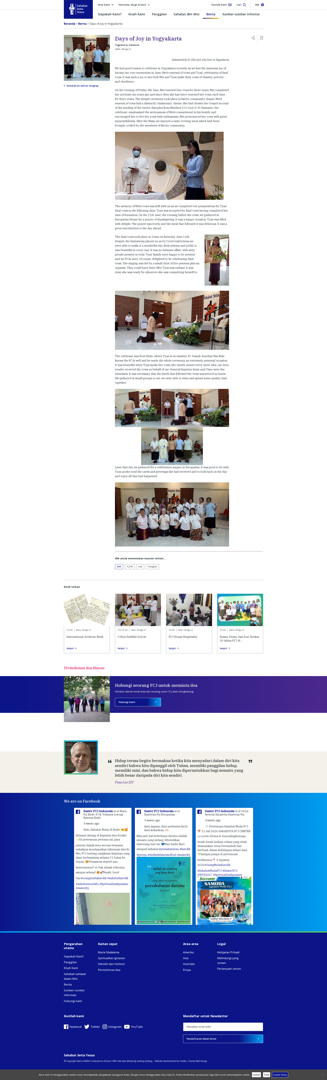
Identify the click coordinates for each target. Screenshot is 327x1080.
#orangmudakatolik (93, 878)
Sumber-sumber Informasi (241, 14)
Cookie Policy (280, 1074)
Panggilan (159, 14)
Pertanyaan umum (229, 969)
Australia (188, 964)
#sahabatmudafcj (87, 884)
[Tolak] (322, 1074)
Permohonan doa (109, 970)
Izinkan (256, 1074)
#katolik (185, 849)
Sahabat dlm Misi (186, 14)
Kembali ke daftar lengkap (83, 86)
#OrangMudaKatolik (217, 865)
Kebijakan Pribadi (228, 952)
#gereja (142, 855)
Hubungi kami (127, 702)
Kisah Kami (136, 14)
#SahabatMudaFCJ (209, 870)
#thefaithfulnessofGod (161, 855)
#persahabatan (169, 849)
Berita (210, 14)
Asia (119, 566)
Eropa (187, 970)
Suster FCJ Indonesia (98, 811)
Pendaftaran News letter (201, 1038)
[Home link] (78, 9)
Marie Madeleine (108, 952)
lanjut (70, 648)
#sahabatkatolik (117, 878)
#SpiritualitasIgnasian (113, 884)
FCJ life (130, 566)
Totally (183, 1061)
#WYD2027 (204, 874)
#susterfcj (82, 888)
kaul (140, 566)
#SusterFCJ (229, 870)
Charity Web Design (197, 1061)
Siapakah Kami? (110, 14)
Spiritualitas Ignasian (111, 958)
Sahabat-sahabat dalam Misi (75, 976)
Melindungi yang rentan (228, 960)
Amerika (188, 952)
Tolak (266, 1074)
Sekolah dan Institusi (111, 964)
